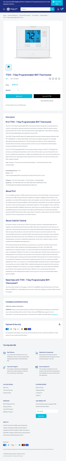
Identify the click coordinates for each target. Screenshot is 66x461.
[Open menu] (4, 9)
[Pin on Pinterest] (53, 78)
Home (4, 15)
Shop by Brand (7, 406)
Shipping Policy (40, 390)
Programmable (43, 15)
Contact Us (39, 392)
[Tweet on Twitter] (56, 78)
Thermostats (35, 15)
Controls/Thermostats (24, 15)
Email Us (38, 395)
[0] (61, 9)
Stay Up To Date (58, 3)
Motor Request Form (9, 404)
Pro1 (7, 78)
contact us (55, 314)
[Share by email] (59, 78)
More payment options (47, 100)
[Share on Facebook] (50, 78)
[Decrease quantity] (13, 90)
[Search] (52, 9)
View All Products (8, 409)
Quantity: (8, 90)
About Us (5, 387)
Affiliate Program (8, 412)
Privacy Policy (7, 392)
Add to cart (19, 96)
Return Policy (39, 387)
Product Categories (13, 15)
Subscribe (41, 416)
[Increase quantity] (22, 90)
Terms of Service (8, 390)
